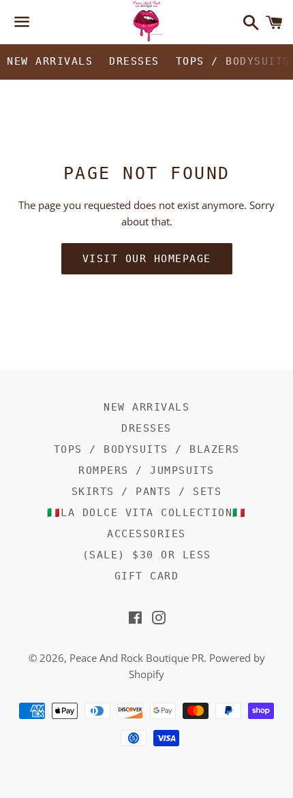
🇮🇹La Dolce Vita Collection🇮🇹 (147, 513)
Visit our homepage (146, 259)
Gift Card (146, 576)
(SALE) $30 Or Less (146, 555)
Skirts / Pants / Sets (147, 491)
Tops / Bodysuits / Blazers (147, 449)
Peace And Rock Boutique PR (137, 658)
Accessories (146, 534)
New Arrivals (50, 61)
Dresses (134, 61)
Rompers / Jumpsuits (146, 470)
